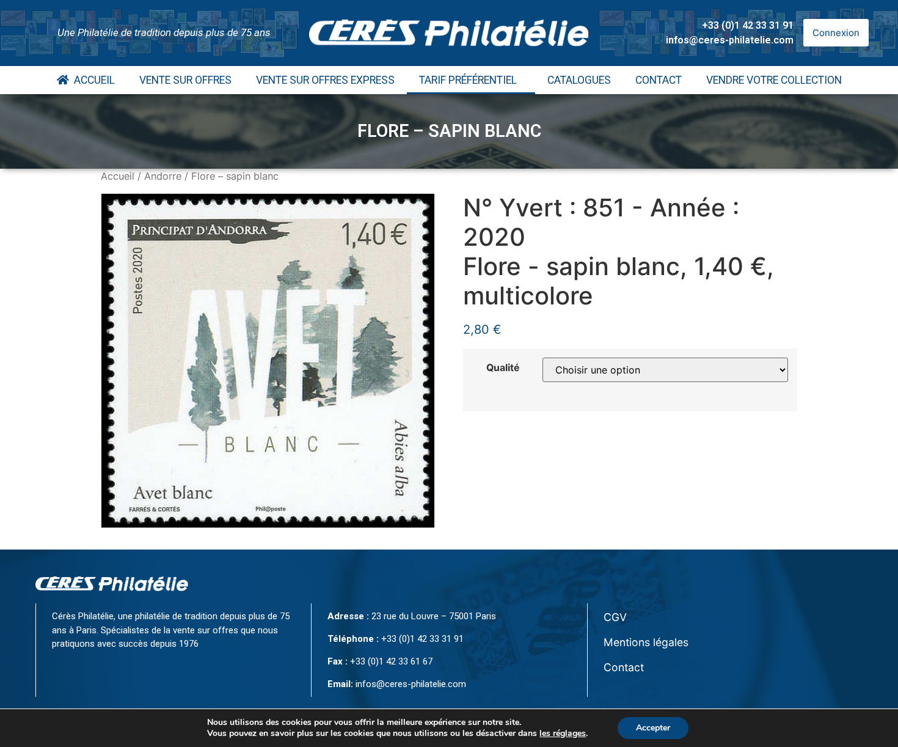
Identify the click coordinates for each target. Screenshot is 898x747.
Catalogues (579, 80)
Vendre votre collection (774, 80)
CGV (615, 617)
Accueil (92, 80)
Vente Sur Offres (185, 80)
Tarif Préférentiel (468, 80)
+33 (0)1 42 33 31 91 (748, 25)
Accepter (653, 728)
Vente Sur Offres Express (325, 80)
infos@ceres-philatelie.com (730, 40)
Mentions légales (646, 642)
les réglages (562, 733)
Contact (658, 80)
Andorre (162, 176)
